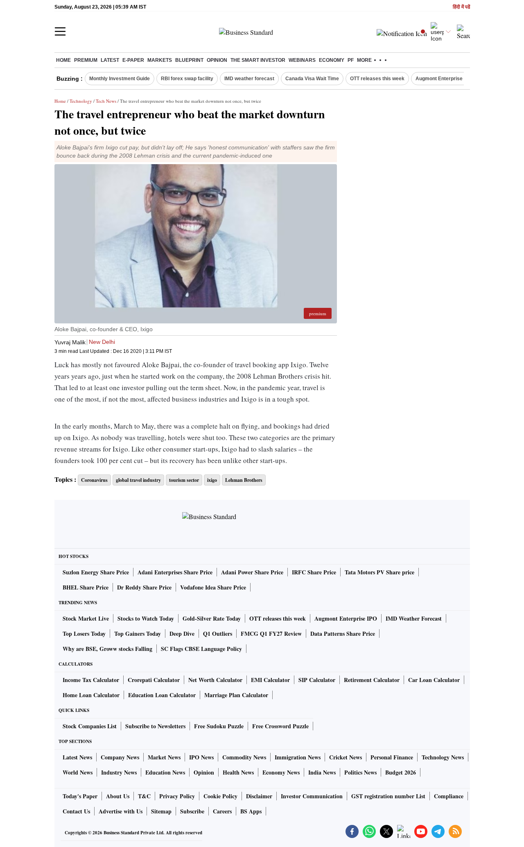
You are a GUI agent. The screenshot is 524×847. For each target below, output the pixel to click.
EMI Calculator (270, 679)
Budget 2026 (400, 772)
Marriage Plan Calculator (236, 695)
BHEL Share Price (85, 587)
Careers (222, 811)
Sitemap (161, 811)
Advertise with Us (120, 811)
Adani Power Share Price (252, 572)
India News (322, 772)
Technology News (443, 757)
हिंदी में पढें (461, 7)
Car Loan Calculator (434, 679)
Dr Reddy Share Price (144, 587)
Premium (85, 60)
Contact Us (76, 811)
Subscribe (192, 811)
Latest (110, 60)
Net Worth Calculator (215, 679)
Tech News (106, 101)
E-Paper (133, 60)
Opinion (217, 60)
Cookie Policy (220, 796)
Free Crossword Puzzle (280, 726)
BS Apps (251, 811)
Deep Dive (181, 633)
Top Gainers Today (137, 633)
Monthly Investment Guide (119, 78)
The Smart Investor (257, 60)
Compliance (448, 796)
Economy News (281, 772)
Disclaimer (259, 796)
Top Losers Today (84, 633)
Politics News (360, 772)
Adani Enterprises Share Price (175, 572)
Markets (159, 60)
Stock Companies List (90, 726)
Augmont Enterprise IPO (444, 78)
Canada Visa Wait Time (312, 78)
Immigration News (298, 757)
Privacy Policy (177, 796)
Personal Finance (391, 757)
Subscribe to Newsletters (155, 726)
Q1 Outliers (217, 633)
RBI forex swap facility (187, 78)
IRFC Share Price (314, 572)
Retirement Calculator (372, 679)
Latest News (77, 757)
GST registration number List (388, 796)
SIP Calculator (316, 679)
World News (78, 772)
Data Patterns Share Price (342, 633)
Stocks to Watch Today (145, 618)
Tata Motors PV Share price (379, 572)
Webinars (302, 60)
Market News (164, 757)
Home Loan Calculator (91, 695)
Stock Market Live (86, 618)
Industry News (119, 772)
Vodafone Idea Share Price (213, 587)
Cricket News (345, 757)
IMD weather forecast (249, 78)
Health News (238, 772)
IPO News (201, 757)
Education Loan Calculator (162, 695)
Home (63, 60)
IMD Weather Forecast (414, 618)
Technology (81, 101)
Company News (120, 757)
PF (351, 60)
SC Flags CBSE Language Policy (201, 648)
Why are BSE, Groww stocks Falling (107, 648)
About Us (117, 796)
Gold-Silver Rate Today (212, 618)
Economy (331, 60)
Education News (165, 772)
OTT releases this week (377, 78)
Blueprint (189, 60)
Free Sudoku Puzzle (219, 726)
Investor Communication (312, 796)
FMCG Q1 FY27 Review (271, 633)
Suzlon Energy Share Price (96, 572)
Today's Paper (80, 796)
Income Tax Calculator (91, 679)
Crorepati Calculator (154, 679)
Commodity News (244, 757)
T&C (144, 796)
